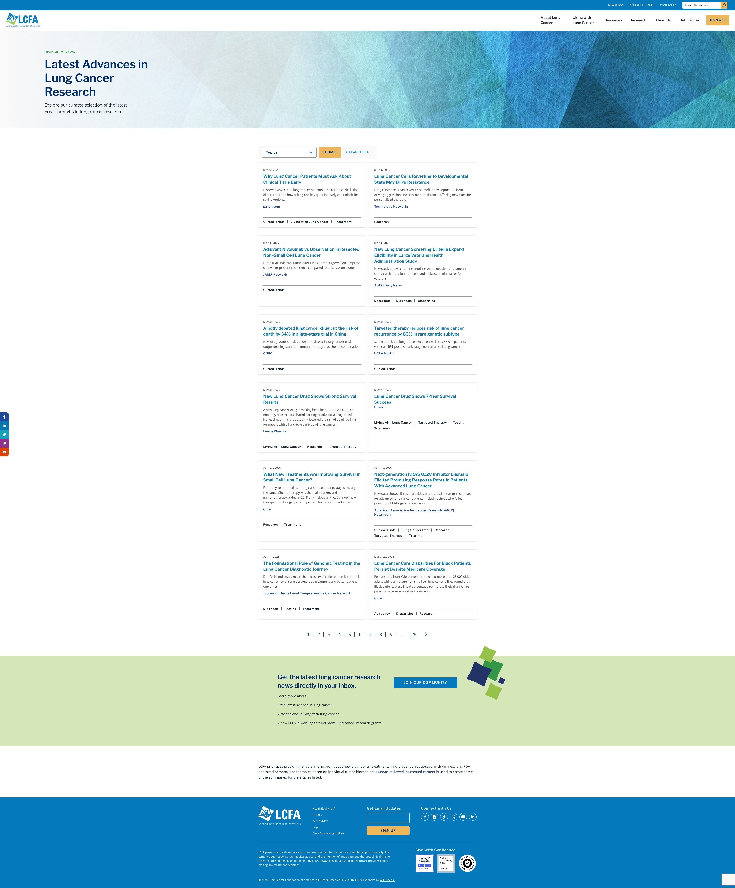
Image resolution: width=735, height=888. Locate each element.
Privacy (317, 814)
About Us (663, 20)
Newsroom (616, 5)
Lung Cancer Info (415, 530)
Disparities (426, 301)
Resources (613, 20)
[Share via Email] (4, 452)
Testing (459, 422)
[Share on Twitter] (4, 434)
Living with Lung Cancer (583, 20)
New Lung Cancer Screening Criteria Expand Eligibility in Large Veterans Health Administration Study (419, 255)
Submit (329, 152)
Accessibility (320, 821)
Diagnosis (404, 301)
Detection (382, 301)
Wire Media (387, 880)
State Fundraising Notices (328, 833)
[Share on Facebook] (4, 416)
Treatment (343, 222)
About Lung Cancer (550, 20)
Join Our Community (425, 682)
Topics (272, 152)
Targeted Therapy (342, 447)
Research (638, 20)
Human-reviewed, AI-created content (405, 771)
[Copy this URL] (4, 443)
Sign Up (388, 831)
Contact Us (668, 5)
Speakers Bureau (642, 5)
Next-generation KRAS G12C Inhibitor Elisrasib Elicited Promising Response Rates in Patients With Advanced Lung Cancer (421, 480)
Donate (718, 20)
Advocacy (382, 613)
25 (414, 634)
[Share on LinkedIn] (4, 425)
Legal (316, 827)
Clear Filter (358, 152)
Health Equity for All (324, 808)
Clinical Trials (273, 222)
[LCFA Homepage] (23, 20)
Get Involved (689, 20)
